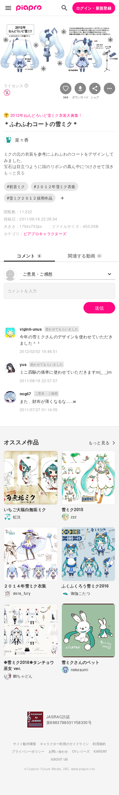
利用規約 (99, 744)
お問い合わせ (58, 751)
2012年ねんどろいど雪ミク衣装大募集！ (46, 115)
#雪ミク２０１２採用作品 (29, 198)
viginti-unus (31, 329)
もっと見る (99, 443)
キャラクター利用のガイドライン (64, 744)
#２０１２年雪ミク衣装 (55, 186)
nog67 (25, 394)
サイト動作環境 (24, 744)
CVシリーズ (81, 751)
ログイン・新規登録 (93, 8)
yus (23, 364)
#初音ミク (16, 186)
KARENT (100, 751)
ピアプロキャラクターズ (45, 233)
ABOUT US (59, 759)
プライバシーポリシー (28, 751)
